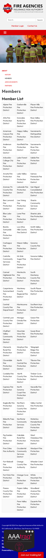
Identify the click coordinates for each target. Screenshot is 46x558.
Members (8, 78)
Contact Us (32, 26)
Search (40, 20)
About (4, 71)
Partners (8, 86)
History (8, 75)
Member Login (17, 26)
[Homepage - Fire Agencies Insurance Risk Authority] (23, 9)
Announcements (11, 82)
